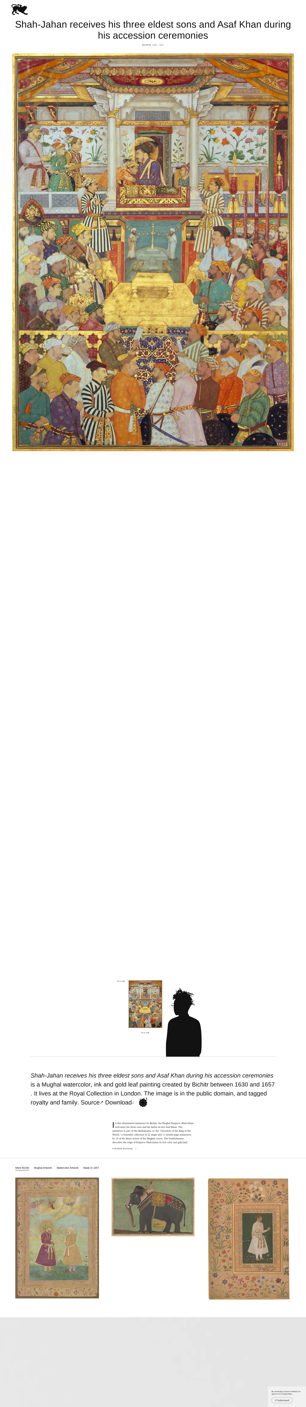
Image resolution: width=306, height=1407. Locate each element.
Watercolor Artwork (68, 1167)
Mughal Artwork (43, 1167)
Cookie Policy (286, 1394)
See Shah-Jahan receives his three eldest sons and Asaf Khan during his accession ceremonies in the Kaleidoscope (145, 1103)
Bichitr (146, 45)
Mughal (51, 1084)
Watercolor (77, 1084)
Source (90, 1102)
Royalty (39, 1102)
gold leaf (182, 1142)
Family (69, 1102)
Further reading (122, 1149)
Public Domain (214, 1093)
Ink (98, 1084)
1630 (241, 1084)
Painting (150, 1084)
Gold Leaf (126, 1084)
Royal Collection (91, 1093)
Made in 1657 (91, 1167)
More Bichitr (22, 1167)
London (131, 1093)
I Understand (282, 1400)
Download (118, 1102)
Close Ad (289, 849)
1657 (268, 1084)
